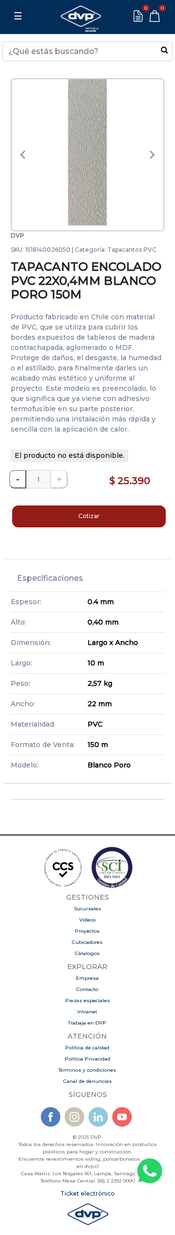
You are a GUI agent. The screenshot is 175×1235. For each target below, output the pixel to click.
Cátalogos (87, 953)
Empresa (87, 978)
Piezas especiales (87, 1000)
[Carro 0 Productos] (154, 16)
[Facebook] (50, 1116)
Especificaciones (50, 578)
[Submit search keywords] (164, 49)
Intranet (87, 1012)
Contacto (87, 989)
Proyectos (87, 931)
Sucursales (87, 908)
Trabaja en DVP (87, 1023)
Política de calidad (87, 1047)
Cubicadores (87, 942)
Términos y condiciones (87, 1070)
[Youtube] (122, 1116)
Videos (87, 920)
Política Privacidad (87, 1059)
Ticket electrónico (87, 1193)
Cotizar (89, 516)
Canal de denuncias (87, 1081)
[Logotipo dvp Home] (81, 16)
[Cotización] (138, 16)
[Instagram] (74, 1116)
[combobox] (87, 51)
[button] (22, 155)
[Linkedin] (98, 1116)
